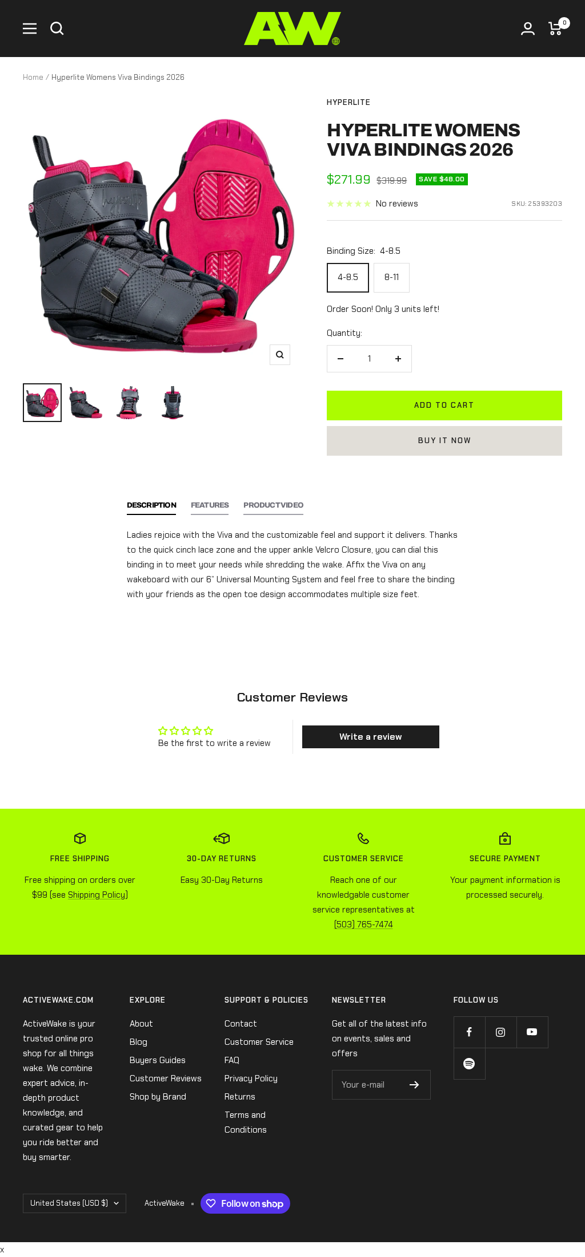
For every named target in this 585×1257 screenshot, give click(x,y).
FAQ (232, 1060)
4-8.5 (348, 277)
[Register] (414, 1085)
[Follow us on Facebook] (469, 1032)
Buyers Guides (158, 1060)
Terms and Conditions (246, 1122)
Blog (138, 1042)
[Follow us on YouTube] (532, 1032)
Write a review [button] (370, 737)
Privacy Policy (251, 1078)
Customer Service (259, 1042)
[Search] (57, 28)
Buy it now (444, 440)
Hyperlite (349, 102)
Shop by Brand (158, 1096)
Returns (240, 1096)
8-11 (391, 277)
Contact (241, 1023)
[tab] (151, 508)
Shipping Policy (96, 895)
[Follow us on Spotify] (469, 1063)
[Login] (528, 28)
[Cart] (555, 28)
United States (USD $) (69, 1203)
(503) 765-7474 (363, 924)
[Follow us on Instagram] (500, 1032)
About (141, 1023)
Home (33, 77)
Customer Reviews (166, 1078)
